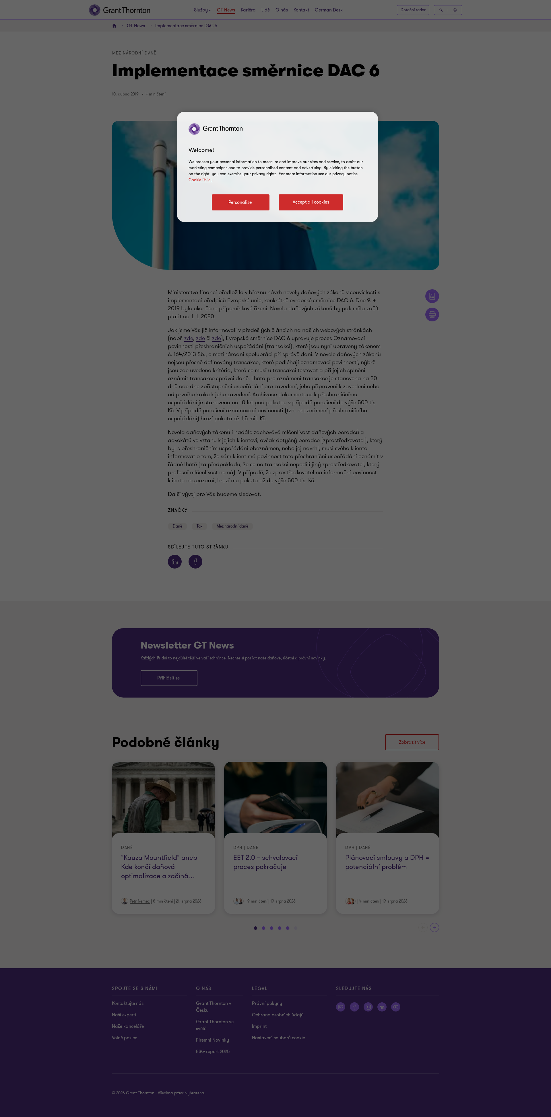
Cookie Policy (201, 180)
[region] (277, 167)
